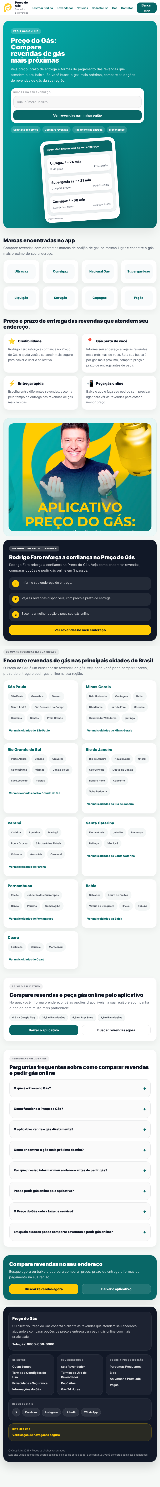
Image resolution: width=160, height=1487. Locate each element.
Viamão (39, 769)
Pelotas (40, 780)
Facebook (31, 1412)
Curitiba (16, 832)
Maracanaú (55, 946)
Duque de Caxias (122, 769)
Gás (114, 8)
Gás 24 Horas (70, 1389)
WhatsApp (91, 1412)
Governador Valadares (102, 718)
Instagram (51, 1412)
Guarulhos (37, 696)
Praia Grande (55, 718)
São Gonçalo (96, 769)
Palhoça (94, 843)
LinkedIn (71, 1412)
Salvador (94, 895)
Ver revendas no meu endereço (80, 630)
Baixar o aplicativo (44, 1030)
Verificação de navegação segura (36, 1434)
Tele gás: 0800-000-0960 (33, 1344)
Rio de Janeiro (97, 759)
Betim (139, 696)
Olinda (15, 906)
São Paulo (17, 696)
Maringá (53, 832)
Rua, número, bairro (32, 102)
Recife (15, 895)
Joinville (118, 832)
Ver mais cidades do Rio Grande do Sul (34, 793)
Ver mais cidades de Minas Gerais (109, 730)
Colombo (16, 854)
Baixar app (146, 7)
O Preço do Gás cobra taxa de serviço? (44, 1211)
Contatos (127, 8)
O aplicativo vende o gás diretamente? (43, 1129)
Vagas (114, 1384)
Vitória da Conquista (101, 906)
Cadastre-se (100, 8)
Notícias (82, 8)
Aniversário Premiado (125, 1378)
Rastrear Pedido (42, 8)
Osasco (56, 696)
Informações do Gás (26, 1389)
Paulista (32, 906)
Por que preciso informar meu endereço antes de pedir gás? (60, 1170)
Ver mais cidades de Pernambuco (31, 918)
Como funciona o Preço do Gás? (38, 1109)
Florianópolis (97, 832)
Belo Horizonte (98, 696)
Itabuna (142, 906)
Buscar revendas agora (116, 1030)
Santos (34, 718)
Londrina (34, 832)
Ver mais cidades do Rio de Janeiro (110, 804)
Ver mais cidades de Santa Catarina (111, 855)
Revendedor (65, 8)
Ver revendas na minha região (77, 115)
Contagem (121, 696)
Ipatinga (130, 718)
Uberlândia (95, 707)
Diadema (16, 718)
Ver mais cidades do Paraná (27, 866)
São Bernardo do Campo (49, 707)
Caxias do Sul (61, 769)
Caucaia (36, 946)
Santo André (18, 707)
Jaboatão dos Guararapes (43, 895)
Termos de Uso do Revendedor (74, 1375)
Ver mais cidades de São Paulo (29, 730)
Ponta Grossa (19, 843)
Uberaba (139, 707)
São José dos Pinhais (48, 843)
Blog (113, 1372)
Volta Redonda (98, 791)
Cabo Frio (119, 780)
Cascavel (56, 854)
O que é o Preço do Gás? (32, 1088)
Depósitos (68, 1383)
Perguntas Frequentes (125, 1366)
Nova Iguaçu (122, 759)
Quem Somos (21, 1366)
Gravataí (57, 759)
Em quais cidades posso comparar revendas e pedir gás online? (63, 1232)
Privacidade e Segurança (30, 1383)
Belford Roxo (97, 780)
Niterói (142, 759)
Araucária (36, 854)
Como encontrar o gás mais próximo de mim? (49, 1150)
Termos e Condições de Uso (29, 1375)
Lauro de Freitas (118, 895)
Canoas (39, 759)
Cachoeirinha (19, 769)
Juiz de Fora (118, 707)
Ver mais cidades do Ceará (27, 959)
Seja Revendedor (73, 1366)
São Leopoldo (19, 780)
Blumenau (137, 832)
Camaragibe (52, 906)
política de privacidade (72, 1454)
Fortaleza (16, 946)
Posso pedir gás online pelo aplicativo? (44, 1191)
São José (112, 843)
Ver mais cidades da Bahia (104, 918)
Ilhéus (126, 906)
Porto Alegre (18, 759)
